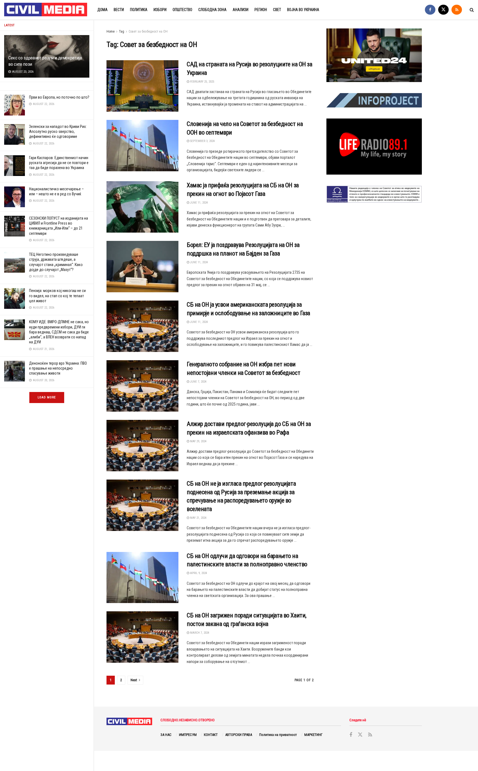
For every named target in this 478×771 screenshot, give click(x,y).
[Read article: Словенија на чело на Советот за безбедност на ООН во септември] (142, 145)
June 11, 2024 (198, 202)
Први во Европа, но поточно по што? (59, 97)
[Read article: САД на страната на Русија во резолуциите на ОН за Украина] (142, 86)
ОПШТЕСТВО (182, 9)
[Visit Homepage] (46, 10)
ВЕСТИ (119, 9)
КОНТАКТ (211, 735)
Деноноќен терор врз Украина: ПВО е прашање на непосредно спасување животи (58, 368)
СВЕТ (277, 9)
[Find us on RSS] (456, 10)
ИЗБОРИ (160, 9)
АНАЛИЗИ (240, 9)
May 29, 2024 (197, 441)
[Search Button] (472, 10)
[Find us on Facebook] (430, 10)
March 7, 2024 (199, 633)
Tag (121, 31)
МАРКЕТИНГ (313, 735)
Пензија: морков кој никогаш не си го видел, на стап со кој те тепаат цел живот (57, 295)
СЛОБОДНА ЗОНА (212, 9)
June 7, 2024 (197, 381)
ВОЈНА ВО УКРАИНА (303, 9)
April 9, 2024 (198, 573)
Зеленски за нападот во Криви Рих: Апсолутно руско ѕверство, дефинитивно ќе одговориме (58, 131)
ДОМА (102, 9)
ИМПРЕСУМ (188, 735)
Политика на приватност (278, 735)
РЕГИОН (260, 9)
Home (110, 31)
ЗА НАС (166, 735)
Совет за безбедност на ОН (148, 31)
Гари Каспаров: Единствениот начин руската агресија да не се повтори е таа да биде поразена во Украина (59, 163)
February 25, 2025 (201, 81)
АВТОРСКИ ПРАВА (238, 735)
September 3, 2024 (202, 141)
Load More (47, 397)
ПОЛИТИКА (138, 9)
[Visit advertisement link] (374, 55)
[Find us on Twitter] (443, 10)
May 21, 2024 (197, 518)
